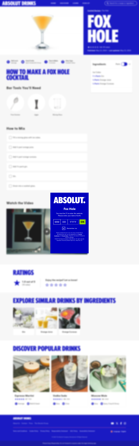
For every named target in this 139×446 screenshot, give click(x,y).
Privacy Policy (65, 236)
